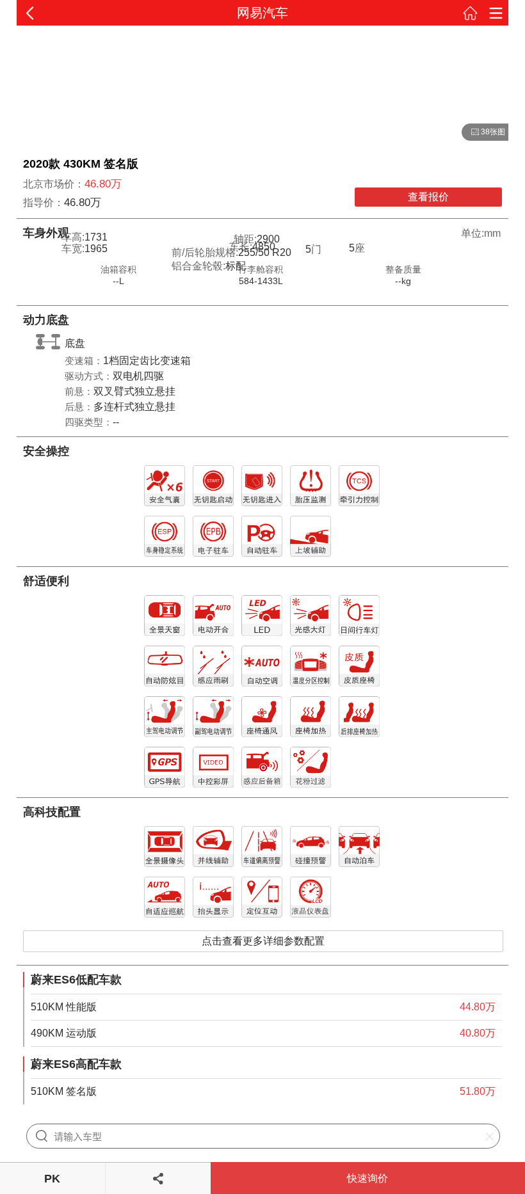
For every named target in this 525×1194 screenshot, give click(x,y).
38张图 (483, 132)
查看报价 (428, 196)
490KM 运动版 (64, 1033)
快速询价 (367, 1178)
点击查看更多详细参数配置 (263, 940)
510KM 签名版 (64, 1091)
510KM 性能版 (64, 1006)
